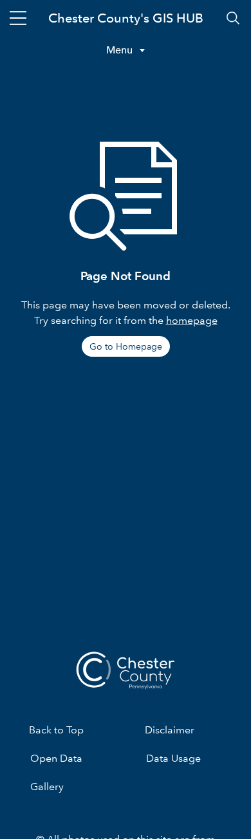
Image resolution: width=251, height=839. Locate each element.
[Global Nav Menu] (18, 18)
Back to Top (56, 730)
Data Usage (173, 758)
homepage (192, 320)
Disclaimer (169, 730)
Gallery (47, 786)
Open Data (56, 758)
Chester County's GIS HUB (125, 18)
